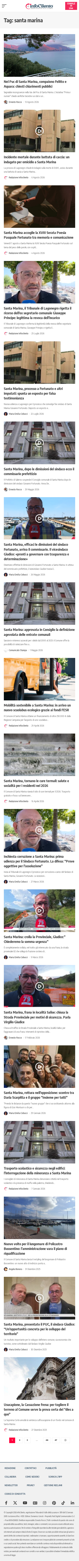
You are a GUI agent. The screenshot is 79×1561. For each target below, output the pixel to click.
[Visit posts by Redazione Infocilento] (6, 178)
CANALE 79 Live (71, 6)
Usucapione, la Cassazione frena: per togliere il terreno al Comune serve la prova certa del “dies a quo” (38, 1409)
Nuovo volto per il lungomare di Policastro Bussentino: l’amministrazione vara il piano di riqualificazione (35, 1248)
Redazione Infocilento (18, 177)
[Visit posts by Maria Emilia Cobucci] (6, 414)
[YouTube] (25, 1503)
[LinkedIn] (72, 1503)
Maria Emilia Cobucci (18, 413)
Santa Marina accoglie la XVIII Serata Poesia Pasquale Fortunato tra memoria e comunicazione (38, 234)
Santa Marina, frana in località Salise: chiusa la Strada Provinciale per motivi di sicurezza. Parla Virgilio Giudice (37, 1017)
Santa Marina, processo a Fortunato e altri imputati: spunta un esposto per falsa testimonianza (33, 393)
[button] (5, 5)
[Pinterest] (54, 1503)
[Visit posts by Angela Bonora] (6, 1269)
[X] (15, 1503)
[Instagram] (44, 1503)
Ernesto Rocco (15, 102)
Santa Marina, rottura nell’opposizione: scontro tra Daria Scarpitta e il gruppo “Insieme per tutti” (39, 1094)
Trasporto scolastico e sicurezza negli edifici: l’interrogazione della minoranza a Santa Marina (37, 1170)
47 (56, 1440)
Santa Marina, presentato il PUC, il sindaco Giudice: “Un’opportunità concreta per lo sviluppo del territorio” (39, 1329)
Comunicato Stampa (18, 650)
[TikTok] (63, 1503)
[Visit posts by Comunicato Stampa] (6, 650)
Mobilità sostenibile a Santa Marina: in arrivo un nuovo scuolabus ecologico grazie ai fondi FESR (37, 707)
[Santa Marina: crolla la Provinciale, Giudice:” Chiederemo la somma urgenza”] (39, 910)
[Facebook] (6, 1503)
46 (47, 1440)
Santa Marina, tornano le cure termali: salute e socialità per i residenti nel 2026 (36, 783)
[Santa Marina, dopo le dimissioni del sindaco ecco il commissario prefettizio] (39, 443)
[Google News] (35, 1503)
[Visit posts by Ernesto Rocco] (6, 102)
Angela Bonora (15, 1269)
